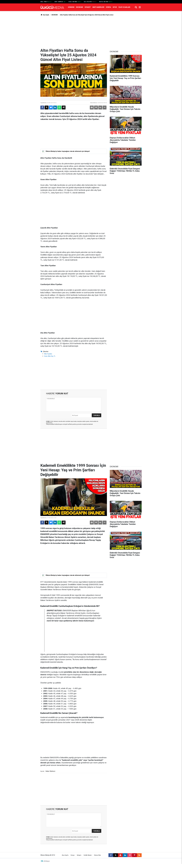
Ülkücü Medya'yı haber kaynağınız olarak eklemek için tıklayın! (68, 151)
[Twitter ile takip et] (115, 855)
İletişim (79, 855)
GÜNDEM (71, 7)
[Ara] (136, 7)
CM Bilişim (47, 861)
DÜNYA (108, 7)
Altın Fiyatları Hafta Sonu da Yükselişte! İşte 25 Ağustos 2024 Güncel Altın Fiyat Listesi (86, 15)
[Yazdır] (92, 107)
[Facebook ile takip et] (110, 855)
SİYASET (88, 7)
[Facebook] (42, 107)
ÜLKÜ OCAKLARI (124, 7)
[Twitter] (46, 107)
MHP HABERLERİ (98, 7)
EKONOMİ (79, 7)
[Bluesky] (51, 107)
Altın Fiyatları (48, 354)
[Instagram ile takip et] (129, 855)
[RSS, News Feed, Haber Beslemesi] (139, 855)
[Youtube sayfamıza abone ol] (120, 855)
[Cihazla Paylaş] (64, 107)
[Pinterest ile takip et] (134, 855)
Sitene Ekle (97, 855)
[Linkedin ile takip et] (125, 855)
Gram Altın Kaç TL (49, 356)
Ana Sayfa (46, 15)
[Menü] (140, 7)
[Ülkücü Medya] (52, 7)
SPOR (115, 7)
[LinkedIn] (55, 107)
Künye (73, 855)
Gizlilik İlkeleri (88, 855)
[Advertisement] (91, 32)
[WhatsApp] (59, 107)
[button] (96, 107)
